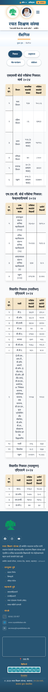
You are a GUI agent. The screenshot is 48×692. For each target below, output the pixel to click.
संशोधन (34, 62)
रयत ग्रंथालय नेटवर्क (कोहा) (16, 600)
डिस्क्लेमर (24, 676)
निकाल (15, 54)
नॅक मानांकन (16, 62)
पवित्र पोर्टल (11, 581)
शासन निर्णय (11, 572)
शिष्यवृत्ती (10, 577)
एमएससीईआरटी (12, 592)
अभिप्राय (32, 2)
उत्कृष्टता (31, 54)
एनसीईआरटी (11, 596)
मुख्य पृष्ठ (20, 43)
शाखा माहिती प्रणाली (14, 605)
